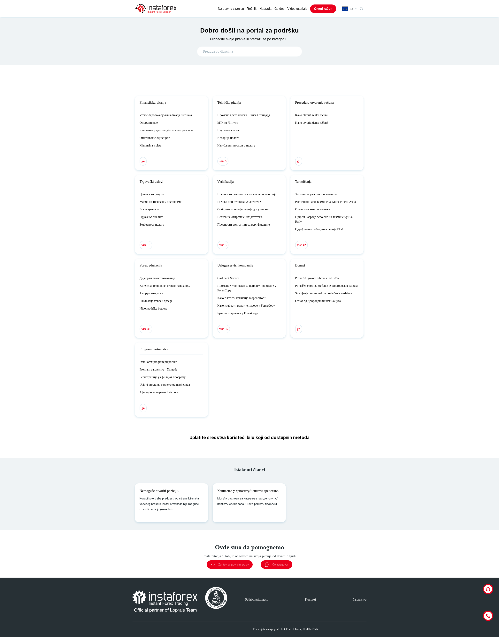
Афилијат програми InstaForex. (160, 392)
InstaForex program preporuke (158, 361)
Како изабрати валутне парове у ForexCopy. (246, 305)
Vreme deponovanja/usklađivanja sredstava (166, 115)
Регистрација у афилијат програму (163, 377)
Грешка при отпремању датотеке (239, 201)
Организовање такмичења (312, 209)
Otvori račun (323, 8)
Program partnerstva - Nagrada (158, 369)
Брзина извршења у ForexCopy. (238, 313)
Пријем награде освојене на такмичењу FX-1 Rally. (325, 219)
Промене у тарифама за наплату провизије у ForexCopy (246, 288)
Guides (279, 8)
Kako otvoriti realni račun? (311, 115)
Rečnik (252, 8)
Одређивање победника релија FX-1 (319, 229)
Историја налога (228, 137)
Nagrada (265, 8)
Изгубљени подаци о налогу (236, 145)
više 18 (146, 245)
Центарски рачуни (152, 194)
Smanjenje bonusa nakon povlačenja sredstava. (324, 293)
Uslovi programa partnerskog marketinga (165, 384)
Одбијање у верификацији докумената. (243, 209)
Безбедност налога (152, 224)
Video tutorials (297, 8)
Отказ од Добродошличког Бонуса (318, 301)
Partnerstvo (359, 599)
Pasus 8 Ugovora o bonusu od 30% (317, 278)
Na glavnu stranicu (231, 8)
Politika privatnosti (256, 599)
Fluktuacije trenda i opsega (156, 301)
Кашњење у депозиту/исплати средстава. (167, 130)
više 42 (301, 245)
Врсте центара (149, 209)
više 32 (146, 329)
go (143, 161)
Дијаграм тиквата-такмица (157, 278)
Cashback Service (228, 278)
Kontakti (310, 599)
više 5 (222, 161)
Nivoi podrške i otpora (153, 308)
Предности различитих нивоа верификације (246, 194)
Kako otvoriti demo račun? (311, 122)
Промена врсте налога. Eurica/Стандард (243, 115)
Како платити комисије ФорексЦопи (241, 298)
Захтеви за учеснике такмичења (316, 194)
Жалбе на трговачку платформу (160, 201)
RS (351, 8)
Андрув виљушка (151, 293)
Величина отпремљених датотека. (240, 217)
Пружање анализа (151, 217)
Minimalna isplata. (151, 145)
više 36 (223, 329)
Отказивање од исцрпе (155, 137)
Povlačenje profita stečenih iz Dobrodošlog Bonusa (326, 285)
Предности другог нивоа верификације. (244, 224)
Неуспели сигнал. (229, 130)
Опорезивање (149, 122)
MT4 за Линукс (227, 122)
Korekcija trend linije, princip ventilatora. (165, 285)
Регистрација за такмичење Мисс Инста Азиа (325, 201)
